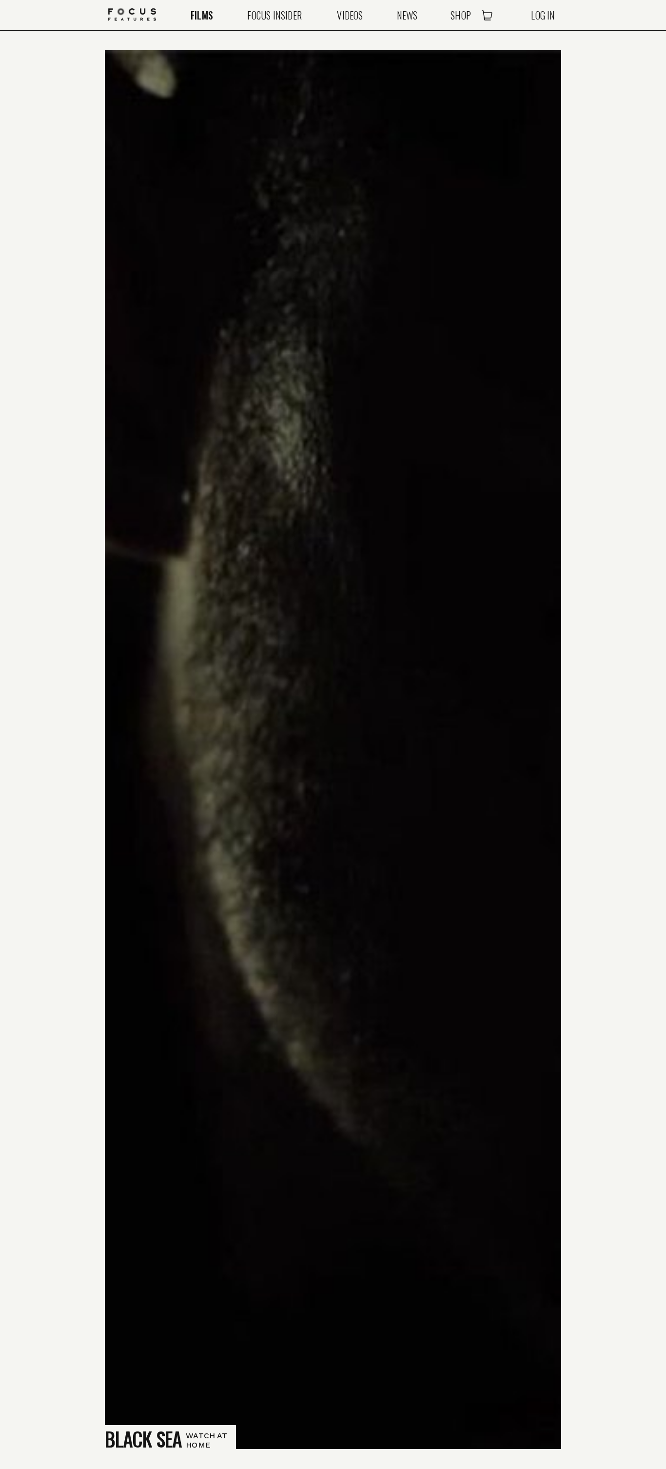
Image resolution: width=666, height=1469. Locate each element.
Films (202, 15)
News (407, 15)
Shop (461, 15)
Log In (543, 15)
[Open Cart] (487, 15)
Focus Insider (274, 15)
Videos (350, 15)
